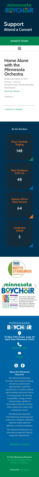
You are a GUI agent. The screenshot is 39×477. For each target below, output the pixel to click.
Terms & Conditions (19, 463)
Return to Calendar (14, 109)
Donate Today (19, 41)
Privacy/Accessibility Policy (19, 460)
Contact (19, 356)
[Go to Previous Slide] (4, 286)
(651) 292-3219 (19, 348)
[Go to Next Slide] (35, 286)
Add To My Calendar (12, 91)
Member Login (19, 444)
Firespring (24, 470)
